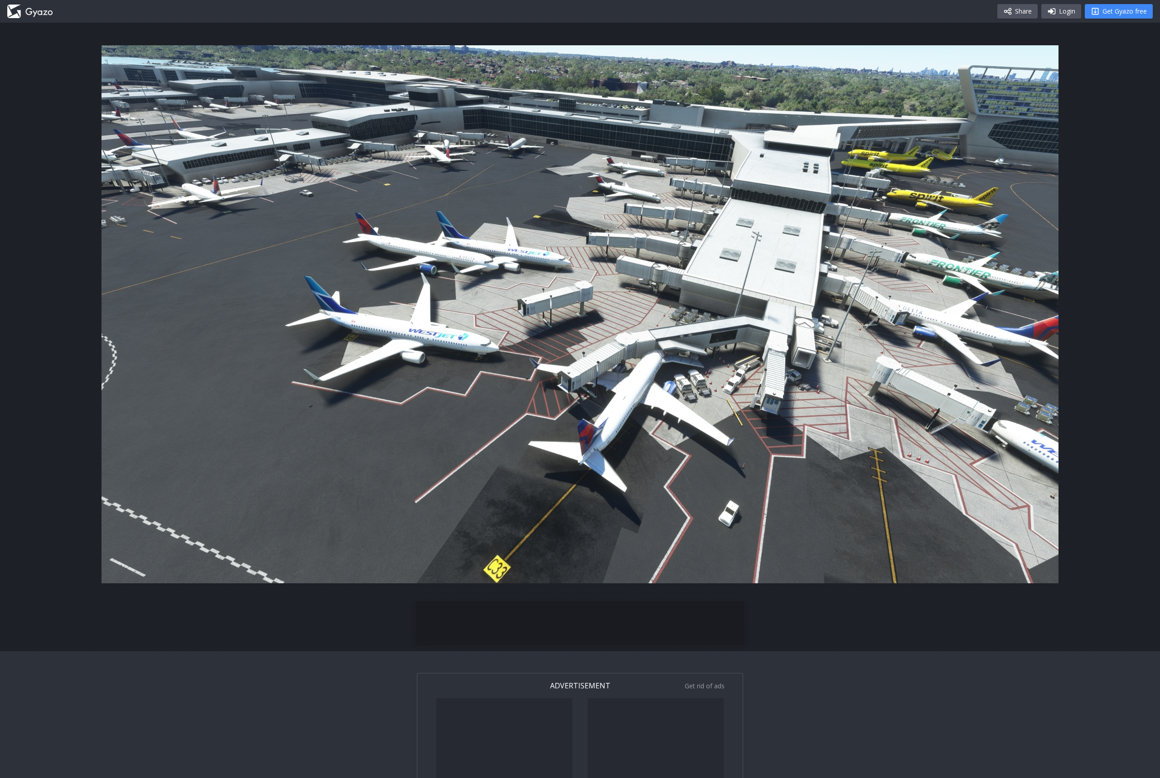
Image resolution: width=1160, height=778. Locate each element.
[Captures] (30, 11)
